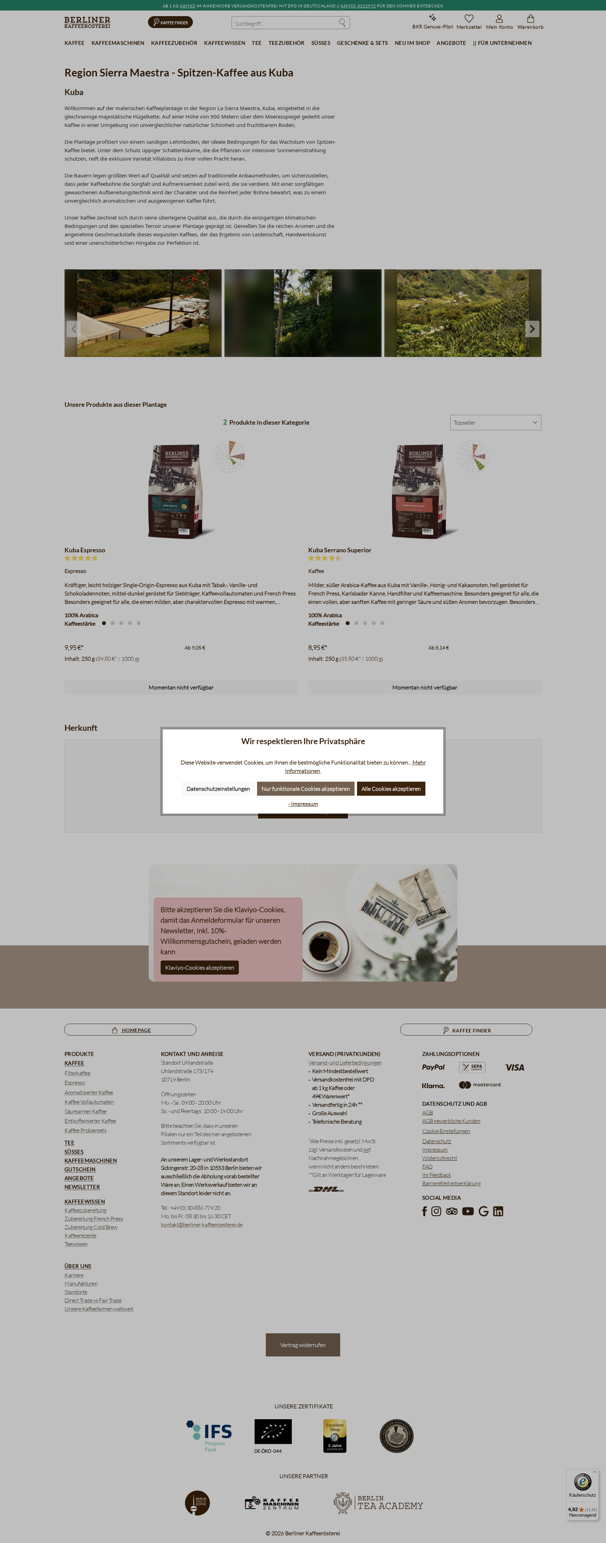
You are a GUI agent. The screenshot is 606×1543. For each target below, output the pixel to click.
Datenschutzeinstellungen (218, 788)
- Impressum (303, 803)
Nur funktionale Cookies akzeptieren (306, 788)
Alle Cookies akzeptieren (391, 788)
